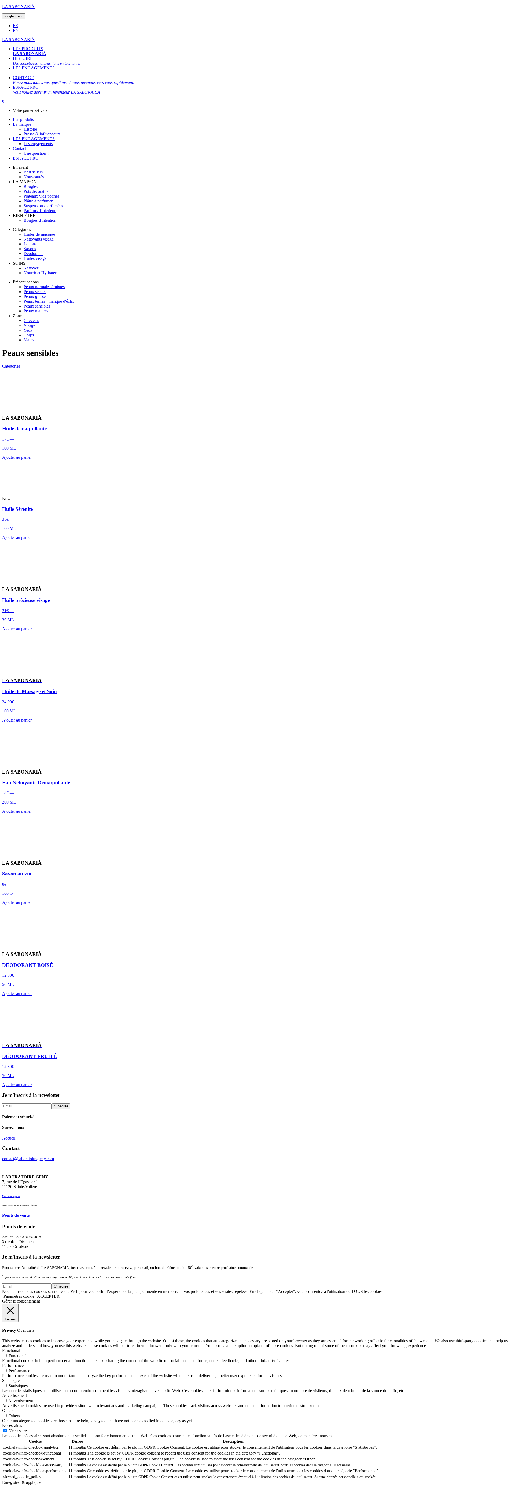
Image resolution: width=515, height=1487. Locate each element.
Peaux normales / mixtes (44, 286)
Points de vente (16, 1215)
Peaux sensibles (37, 306)
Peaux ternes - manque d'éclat (49, 301)
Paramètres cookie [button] (18, 1296)
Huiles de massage (39, 234)
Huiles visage (35, 258)
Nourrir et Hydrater (40, 273)
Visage (29, 325)
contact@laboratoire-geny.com (28, 1158)
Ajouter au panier (17, 457)
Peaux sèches (35, 291)
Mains (29, 340)
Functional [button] (11, 1350)
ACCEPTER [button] (48, 1296)
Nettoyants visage (39, 239)
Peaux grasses (35, 296)
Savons (30, 248)
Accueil (8, 1138)
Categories (11, 366)
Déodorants (33, 253)
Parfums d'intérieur (40, 210)
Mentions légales (11, 1196)
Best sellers (33, 172)
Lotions (30, 244)
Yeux (28, 330)
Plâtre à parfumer (38, 201)
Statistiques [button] (11, 1380)
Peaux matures (36, 311)
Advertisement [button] (14, 1395)
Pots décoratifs (36, 191)
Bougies (31, 186)
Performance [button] (13, 1365)
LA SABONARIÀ (18, 6)
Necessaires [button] (12, 1425)
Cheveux (31, 320)
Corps (29, 335)
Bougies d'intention (40, 220)
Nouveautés (34, 177)
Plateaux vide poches (41, 196)
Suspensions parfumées (43, 206)
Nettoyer (31, 268)
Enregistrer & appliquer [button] (22, 1482)
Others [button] (7, 1410)
